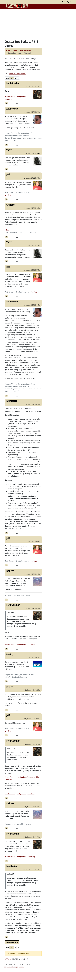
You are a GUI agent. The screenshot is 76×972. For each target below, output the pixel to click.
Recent (8, 51)
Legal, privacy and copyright (11, 967)
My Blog (8, 195)
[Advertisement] (38, 24)
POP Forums (8, 959)
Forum (58, 2)
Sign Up (69, 2)
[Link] (17, 103)
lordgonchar (21, 97)
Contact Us (21, 967)
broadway (9, 99)
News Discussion (25, 51)
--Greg (7, 230)
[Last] (18, 78)
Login (64, 2)
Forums (15, 51)
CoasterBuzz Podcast (17, 74)
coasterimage (10, 97)
